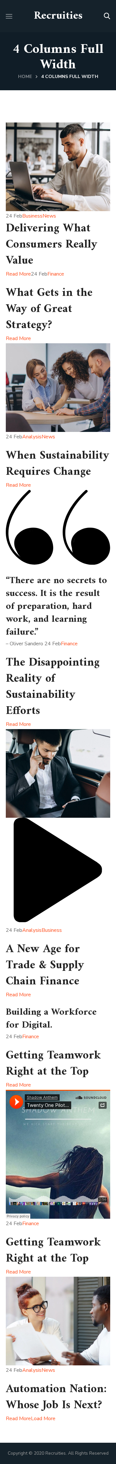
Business (32, 216)
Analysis (32, 436)
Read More (18, 274)
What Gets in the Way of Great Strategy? (49, 309)
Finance (55, 274)
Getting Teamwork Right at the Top (53, 1064)
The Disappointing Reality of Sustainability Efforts (53, 687)
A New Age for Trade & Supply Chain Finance (45, 965)
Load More (43, 1418)
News (49, 216)
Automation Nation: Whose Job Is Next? (56, 1397)
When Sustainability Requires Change (57, 464)
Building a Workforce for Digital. (51, 1019)
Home (25, 76)
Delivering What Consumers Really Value (51, 245)
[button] (107, 16)
